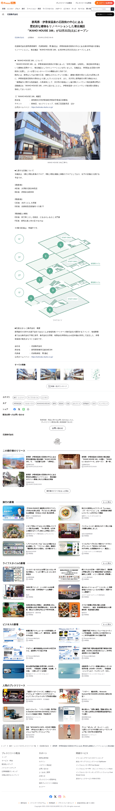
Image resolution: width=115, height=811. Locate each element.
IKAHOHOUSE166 (43, 403)
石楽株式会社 (19, 37)
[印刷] (28, 409)
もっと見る (107, 502)
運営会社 (24, 803)
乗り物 (88, 9)
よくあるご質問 (44, 772)
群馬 (54, 403)
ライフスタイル (48, 9)
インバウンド (103, 403)
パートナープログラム (38, 803)
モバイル (81, 9)
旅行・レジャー (19, 397)
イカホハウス (29, 403)
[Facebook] (14, 409)
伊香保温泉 (17, 403)
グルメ (17, 9)
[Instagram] (59, 796)
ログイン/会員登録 (105, 3)
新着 (3, 9)
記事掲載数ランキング (10, 771)
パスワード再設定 (45, 765)
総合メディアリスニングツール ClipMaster (91, 761)
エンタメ (10, 9)
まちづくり (76, 403)
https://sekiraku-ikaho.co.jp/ (42, 107)
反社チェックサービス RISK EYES (88, 778)
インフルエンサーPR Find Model (87, 765)
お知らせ (42, 776)
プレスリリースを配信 (64, 3)
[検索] (112, 9)
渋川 (94, 403)
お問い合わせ (57, 428)
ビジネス (67, 9)
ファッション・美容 (34, 9)
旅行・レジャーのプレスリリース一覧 (22, 746)
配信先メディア (7, 764)
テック (74, 9)
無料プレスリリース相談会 (48, 783)
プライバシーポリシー (66, 803)
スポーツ (58, 9)
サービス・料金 (7, 761)
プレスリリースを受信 (83, 3)
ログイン (42, 761)
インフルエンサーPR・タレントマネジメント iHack (94, 769)
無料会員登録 (43, 758)
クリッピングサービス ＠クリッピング (89, 758)
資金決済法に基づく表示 (85, 803)
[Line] (23, 409)
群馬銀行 (86, 403)
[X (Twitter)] (19, 409)
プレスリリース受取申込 (47, 779)
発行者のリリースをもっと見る (57, 491)
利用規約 (52, 803)
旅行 (23, 9)
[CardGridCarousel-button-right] (99, 375)
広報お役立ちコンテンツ (10, 775)
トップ (3, 746)
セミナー (42, 787)
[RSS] (64, 796)
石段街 (61, 403)
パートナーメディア (9, 768)
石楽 (68, 403)
